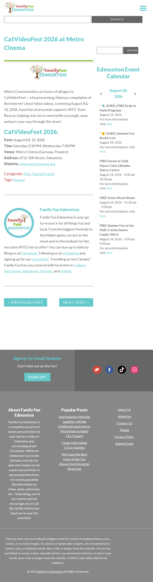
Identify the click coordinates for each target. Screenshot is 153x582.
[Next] (135, 93)
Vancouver (12, 271)
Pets (27, 174)
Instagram (71, 253)
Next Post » (76, 302)
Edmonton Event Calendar (118, 72)
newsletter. (41, 259)
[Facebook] (109, 370)
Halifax (65, 271)
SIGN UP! (37, 377)
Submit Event (124, 443)
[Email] (97, 370)
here (109, 124)
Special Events (43, 174)
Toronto (46, 271)
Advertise (124, 416)
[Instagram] (134, 370)
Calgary (80, 265)
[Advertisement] (118, 314)
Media (124, 430)
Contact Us (124, 423)
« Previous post (25, 302)
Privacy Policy (124, 437)
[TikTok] (122, 370)
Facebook (30, 253)
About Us (124, 409)
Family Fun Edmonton (59, 209)
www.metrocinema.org (37, 164)
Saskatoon (30, 271)
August (19, 180)
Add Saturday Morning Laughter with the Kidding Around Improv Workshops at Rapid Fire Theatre (74, 426)
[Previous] (101, 93)
